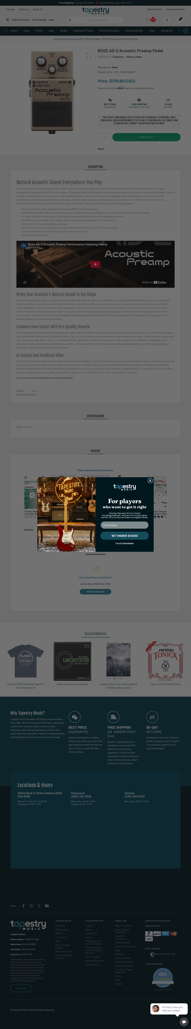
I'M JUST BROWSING (124, 543)
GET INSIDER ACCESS (125, 535)
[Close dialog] (150, 480)
